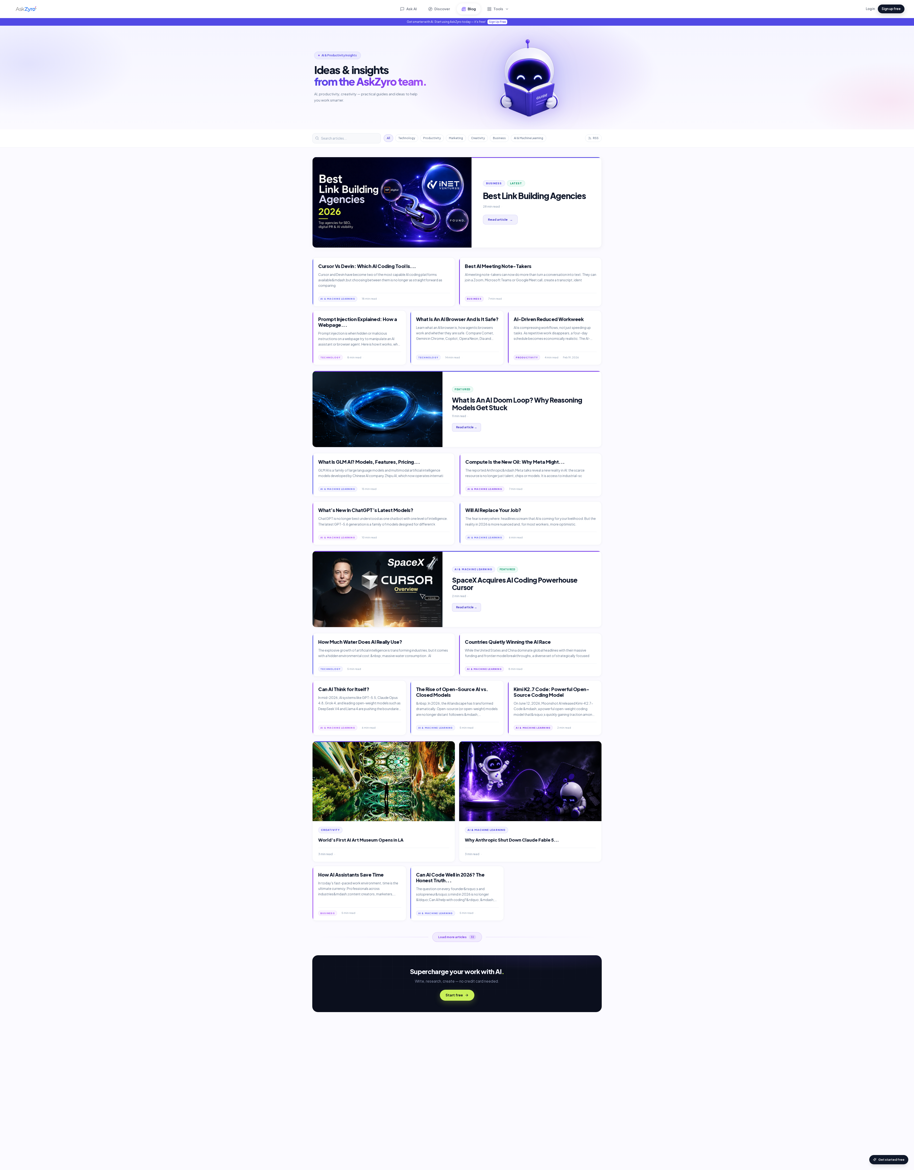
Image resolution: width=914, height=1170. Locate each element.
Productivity (432, 138)
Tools (498, 8)
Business (499, 138)
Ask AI (411, 8)
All (388, 138)
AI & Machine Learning (528, 138)
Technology (406, 138)
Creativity (478, 138)
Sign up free (891, 9)
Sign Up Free (497, 22)
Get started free (891, 1159)
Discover (442, 8)
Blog (472, 8)
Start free (454, 995)
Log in (870, 9)
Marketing (456, 138)
